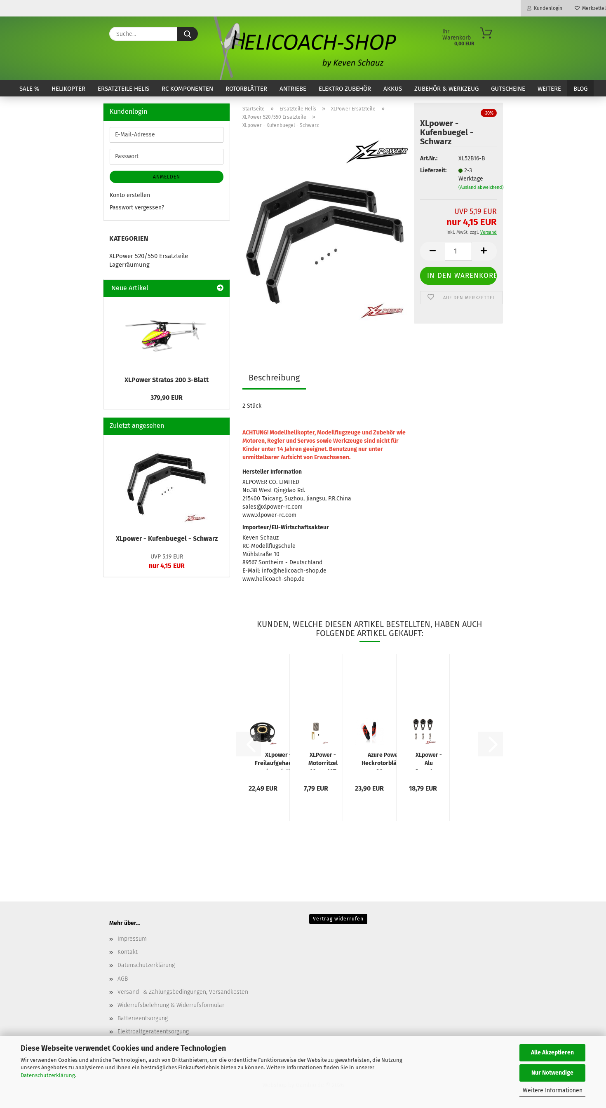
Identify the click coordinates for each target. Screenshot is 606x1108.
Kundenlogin (546, 8)
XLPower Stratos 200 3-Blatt (166, 380)
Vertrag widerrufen (338, 919)
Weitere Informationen (553, 1090)
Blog (580, 88)
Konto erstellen (130, 195)
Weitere (549, 88)
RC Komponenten (187, 88)
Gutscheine (508, 88)
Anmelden (166, 177)
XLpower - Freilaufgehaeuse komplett (278, 760)
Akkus (392, 88)
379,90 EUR (166, 397)
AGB (122, 978)
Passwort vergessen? (137, 207)
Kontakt (127, 951)
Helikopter (68, 88)
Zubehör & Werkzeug (446, 88)
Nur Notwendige (552, 1072)
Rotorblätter (246, 88)
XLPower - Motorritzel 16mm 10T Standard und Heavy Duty (323, 760)
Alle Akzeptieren (552, 1052)
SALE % (29, 88)
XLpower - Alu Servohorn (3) (429, 760)
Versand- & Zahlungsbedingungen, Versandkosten (182, 991)
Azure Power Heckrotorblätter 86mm (384, 760)
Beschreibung (274, 378)
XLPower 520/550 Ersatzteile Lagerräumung (148, 260)
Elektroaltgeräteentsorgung (153, 1031)
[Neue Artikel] (220, 288)
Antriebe (293, 88)
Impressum (132, 938)
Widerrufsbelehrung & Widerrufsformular (170, 1005)
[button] (432, 251)
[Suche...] (187, 34)
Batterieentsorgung (142, 1018)
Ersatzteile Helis (123, 88)
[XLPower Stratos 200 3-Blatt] (166, 334)
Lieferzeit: (433, 170)
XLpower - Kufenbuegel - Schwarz (167, 538)
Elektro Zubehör (345, 88)
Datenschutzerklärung (48, 1075)
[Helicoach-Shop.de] (303, 48)
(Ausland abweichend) (481, 187)
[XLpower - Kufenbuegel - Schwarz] (325, 238)
